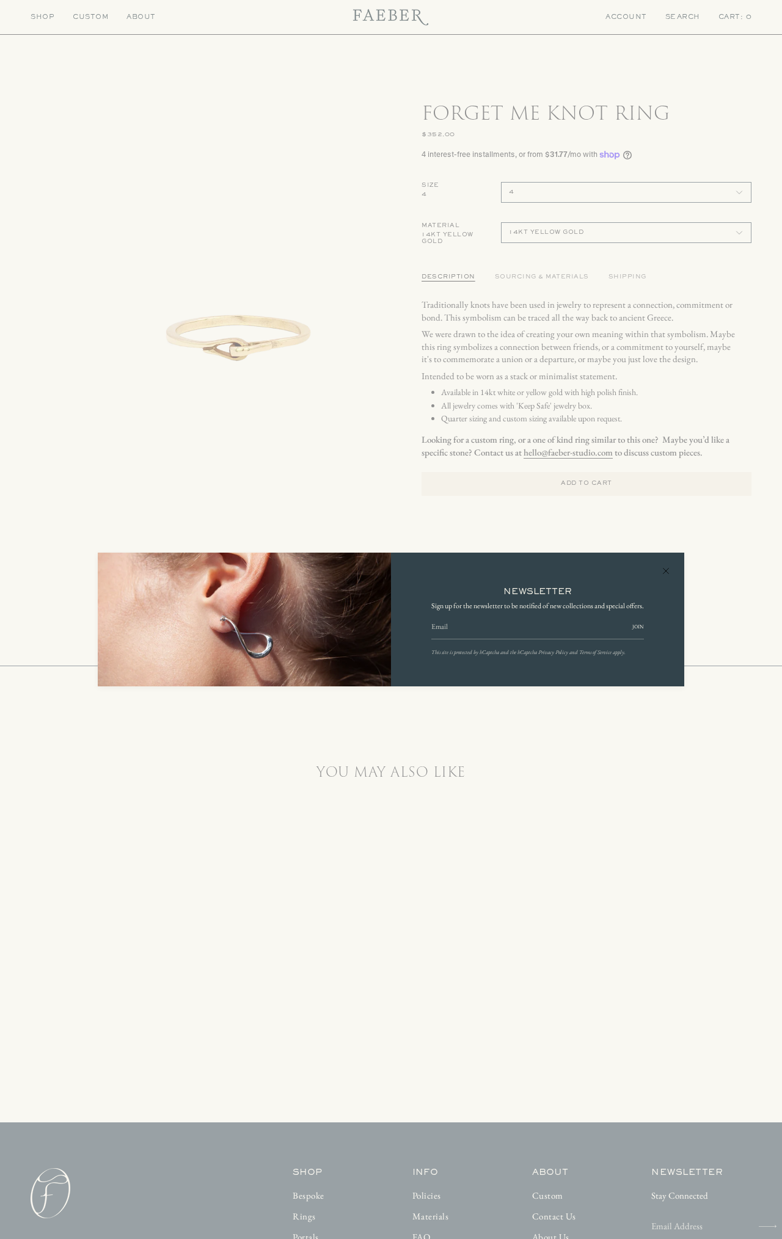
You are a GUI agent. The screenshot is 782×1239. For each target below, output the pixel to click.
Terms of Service (595, 652)
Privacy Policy (553, 652)
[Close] (666, 571)
